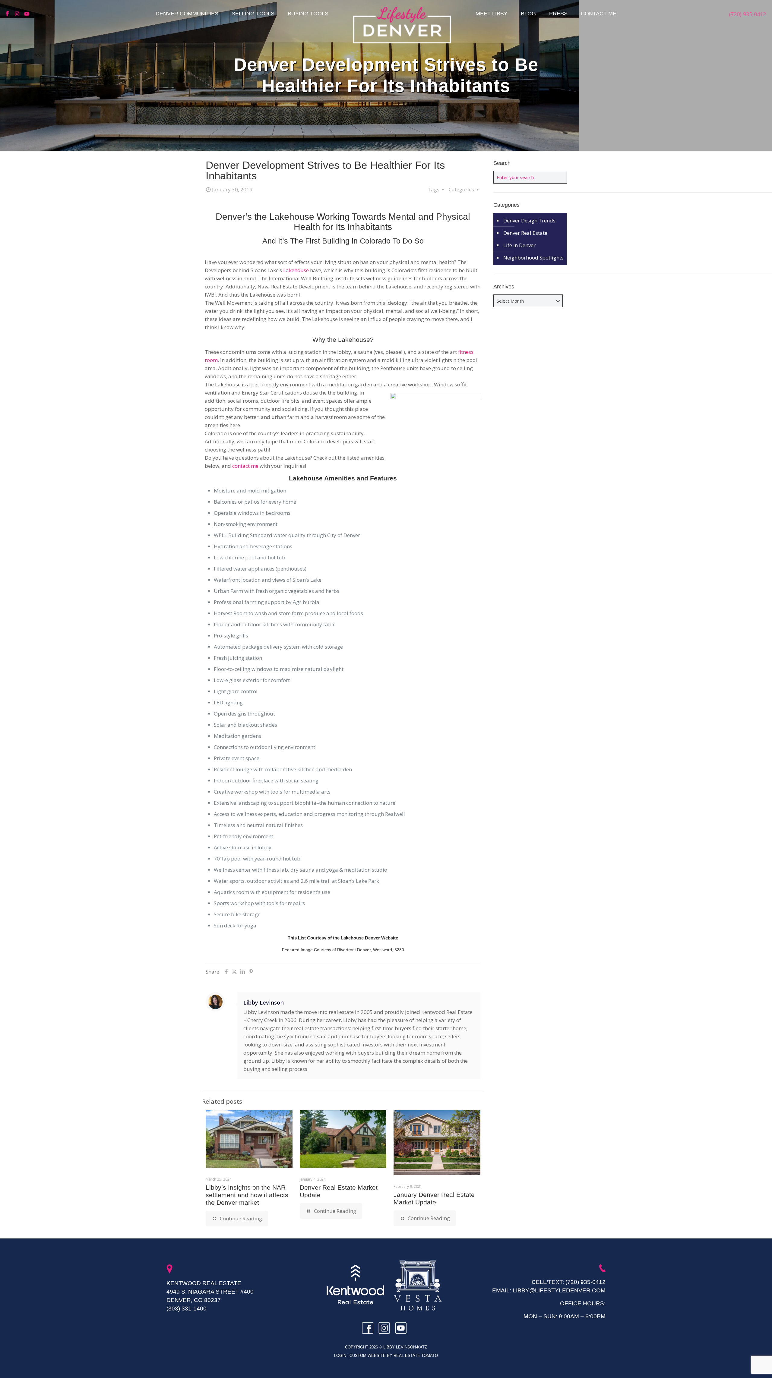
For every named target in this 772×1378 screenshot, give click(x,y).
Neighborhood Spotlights (533, 257)
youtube (27, 14)
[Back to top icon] (743, 1365)
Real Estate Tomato (416, 1355)
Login (340, 1355)
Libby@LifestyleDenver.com (559, 1290)
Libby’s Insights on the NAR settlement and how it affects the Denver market (247, 1195)
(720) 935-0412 (585, 1282)
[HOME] (402, 25)
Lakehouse (296, 270)
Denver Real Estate (525, 232)
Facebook (9, 14)
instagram (18, 14)
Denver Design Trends (529, 220)
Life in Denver (519, 245)
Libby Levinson (263, 1002)
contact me (245, 465)
